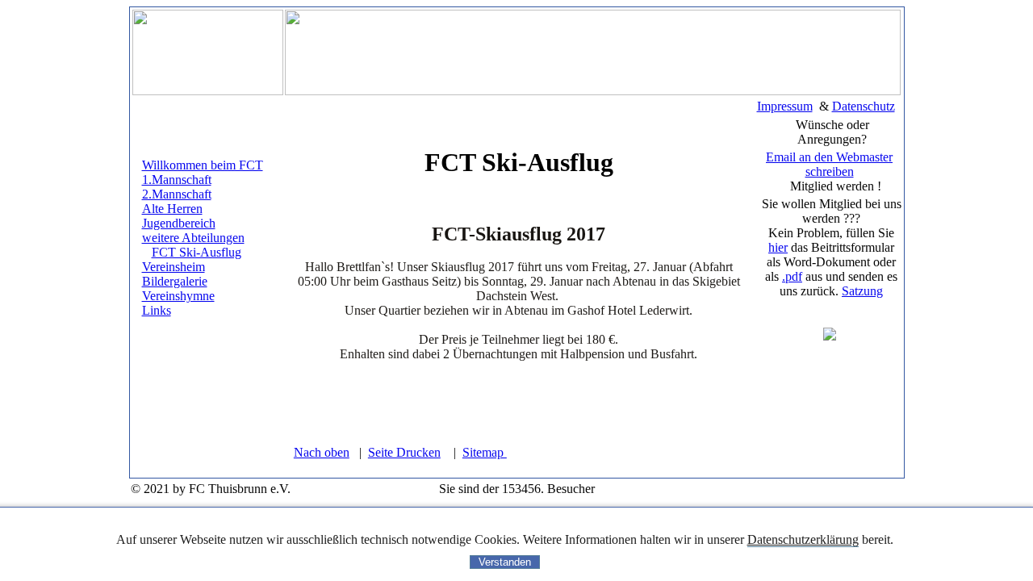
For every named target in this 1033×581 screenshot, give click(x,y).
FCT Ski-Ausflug (196, 252)
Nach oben (321, 452)
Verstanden (505, 562)
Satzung (862, 291)
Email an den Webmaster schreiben (829, 164)
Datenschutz (863, 106)
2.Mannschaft (176, 194)
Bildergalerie (174, 281)
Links (156, 310)
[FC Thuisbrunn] (829, 336)
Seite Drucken (404, 452)
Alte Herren (172, 208)
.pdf (792, 276)
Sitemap (484, 452)
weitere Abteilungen (193, 238)
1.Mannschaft (176, 179)
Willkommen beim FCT (202, 165)
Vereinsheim (173, 267)
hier (778, 247)
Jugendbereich (178, 223)
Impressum (785, 106)
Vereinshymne (178, 296)
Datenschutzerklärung (803, 539)
